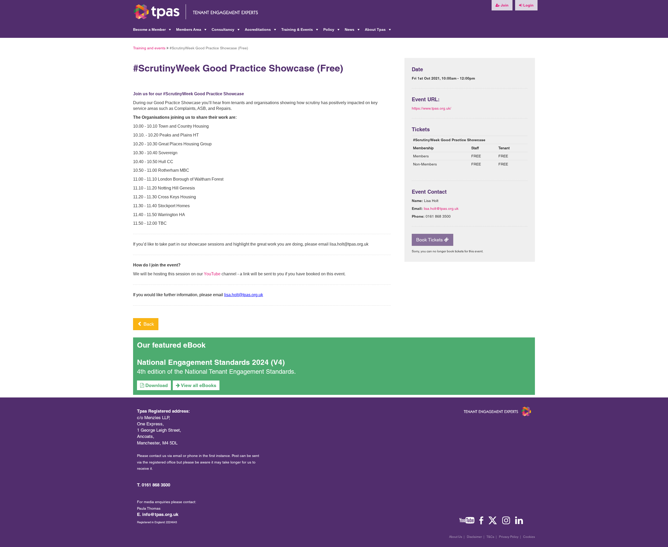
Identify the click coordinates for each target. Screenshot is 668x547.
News (353, 31)
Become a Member (152, 31)
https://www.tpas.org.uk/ (431, 108)
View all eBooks (198, 385)
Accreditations (261, 31)
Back (148, 324)
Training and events (149, 48)
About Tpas (378, 31)
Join (504, 5)
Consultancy (226, 31)
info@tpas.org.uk (160, 514)
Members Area (191, 31)
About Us (455, 537)
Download (156, 385)
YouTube (212, 274)
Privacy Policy (508, 537)
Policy (332, 31)
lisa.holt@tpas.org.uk (441, 208)
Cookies (529, 537)
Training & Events (300, 31)
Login (528, 5)
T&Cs (490, 537)
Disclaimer (474, 537)
